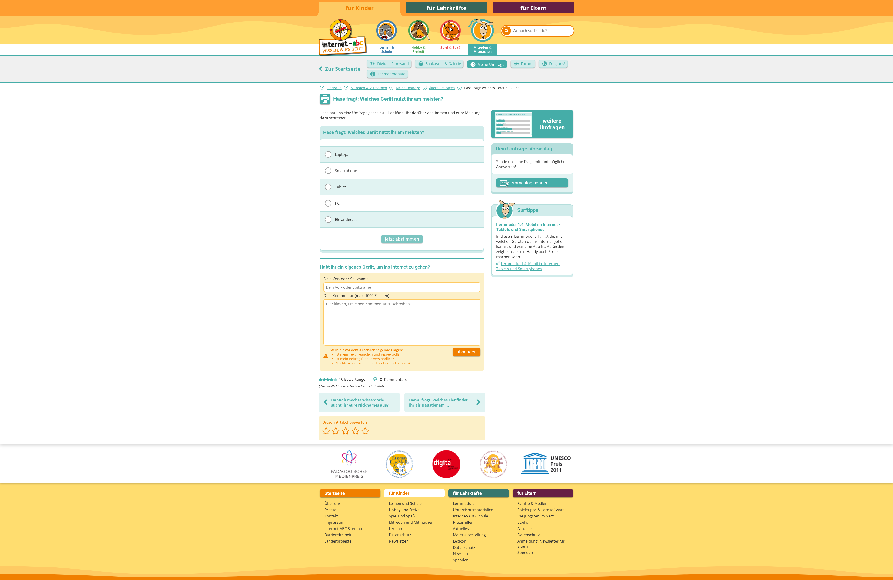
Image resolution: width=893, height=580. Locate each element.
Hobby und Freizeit (405, 509)
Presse (330, 509)
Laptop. (341, 154)
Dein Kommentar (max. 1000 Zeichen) (356, 295)
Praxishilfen (463, 522)
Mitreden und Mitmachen (411, 522)
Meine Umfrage (408, 88)
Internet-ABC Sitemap (343, 528)
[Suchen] (506, 30)
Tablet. (341, 187)
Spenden (461, 560)
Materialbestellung (469, 534)
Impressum (334, 522)
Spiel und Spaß (402, 516)
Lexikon (395, 528)
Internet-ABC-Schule (470, 516)
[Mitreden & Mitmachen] (482, 30)
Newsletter (398, 541)
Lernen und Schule (405, 503)
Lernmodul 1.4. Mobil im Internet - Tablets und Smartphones (528, 266)
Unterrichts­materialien (473, 509)
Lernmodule (463, 503)
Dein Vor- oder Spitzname (346, 278)
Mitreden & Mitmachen (369, 88)
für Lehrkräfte (446, 8)
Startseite (334, 88)
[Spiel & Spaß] (450, 30)
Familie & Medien (532, 503)
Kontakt (331, 516)
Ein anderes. (346, 219)
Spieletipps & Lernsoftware (541, 509)
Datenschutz (400, 534)
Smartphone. (346, 170)
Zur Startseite (342, 68)
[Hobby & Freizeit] (418, 30)
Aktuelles (461, 528)
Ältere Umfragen (442, 88)
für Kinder (360, 8)
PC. (337, 203)
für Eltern (533, 8)
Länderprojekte (337, 541)
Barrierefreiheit (337, 534)
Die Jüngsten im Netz (535, 516)
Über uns (332, 503)
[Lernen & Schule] (386, 30)
